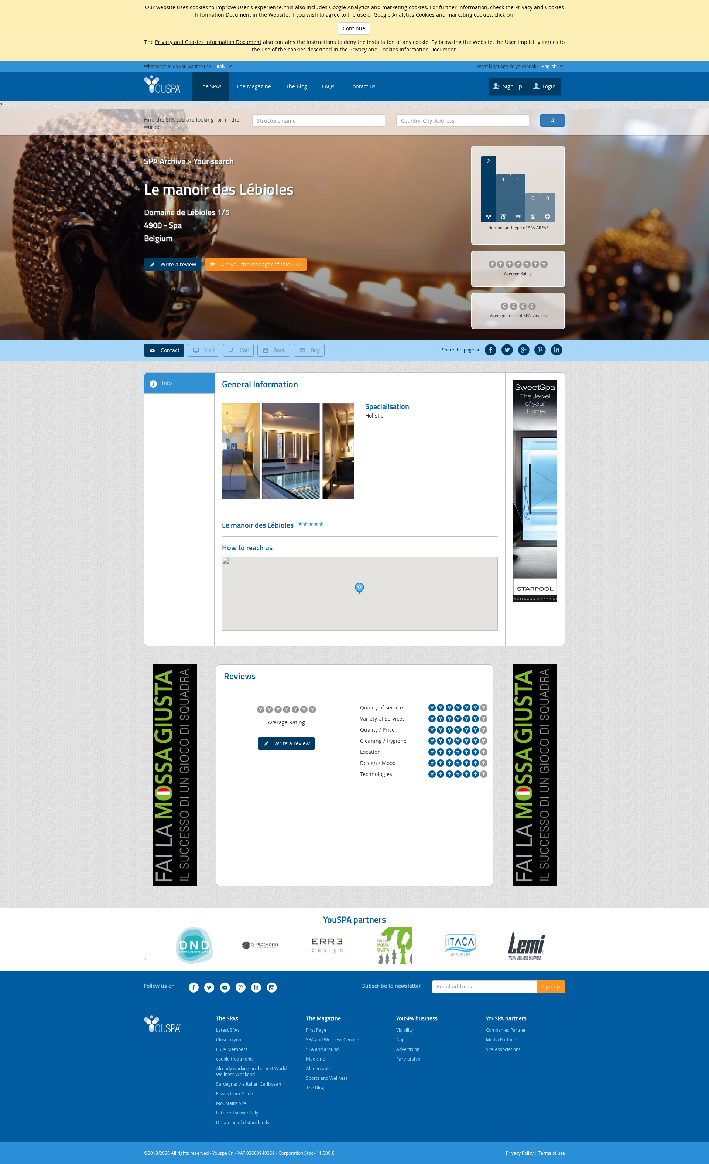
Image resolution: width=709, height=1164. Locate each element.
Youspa (162, 1023)
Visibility (404, 1030)
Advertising (407, 1049)
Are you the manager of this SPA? (259, 264)
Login (548, 86)
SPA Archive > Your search (189, 161)
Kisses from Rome (234, 1093)
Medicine (315, 1059)
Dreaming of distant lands (242, 1122)
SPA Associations (503, 1049)
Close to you (228, 1039)
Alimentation (319, 1068)
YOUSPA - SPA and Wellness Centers (162, 84)
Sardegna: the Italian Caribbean (248, 1084)
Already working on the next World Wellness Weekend (251, 1071)
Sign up (550, 986)
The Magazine (253, 86)
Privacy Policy (520, 1153)
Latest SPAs (228, 1030)
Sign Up (511, 86)
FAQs (328, 86)
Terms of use (551, 1153)
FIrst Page (316, 1030)
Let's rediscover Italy (237, 1113)
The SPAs (210, 86)
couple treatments (235, 1059)
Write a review (176, 264)
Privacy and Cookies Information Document (208, 41)
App (400, 1039)
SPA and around (322, 1049)
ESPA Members (231, 1049)
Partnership (408, 1059)
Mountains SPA (231, 1103)
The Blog (296, 86)
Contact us (362, 86)
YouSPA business (417, 1018)
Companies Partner (506, 1030)
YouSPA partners (506, 1018)
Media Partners (502, 1039)
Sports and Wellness (327, 1078)
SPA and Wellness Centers (333, 1039)
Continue (354, 28)
